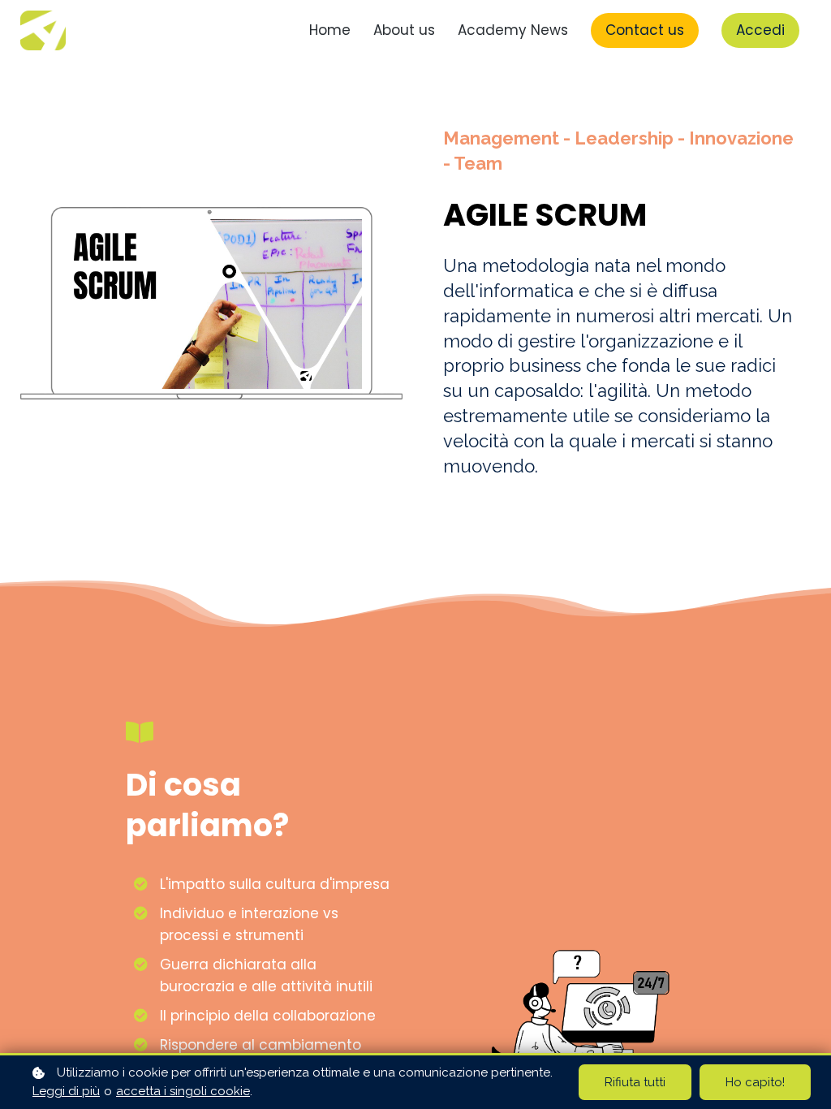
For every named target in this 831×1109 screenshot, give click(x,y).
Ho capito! (755, 1082)
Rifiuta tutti (635, 1082)
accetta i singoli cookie (183, 1091)
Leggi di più (66, 1091)
